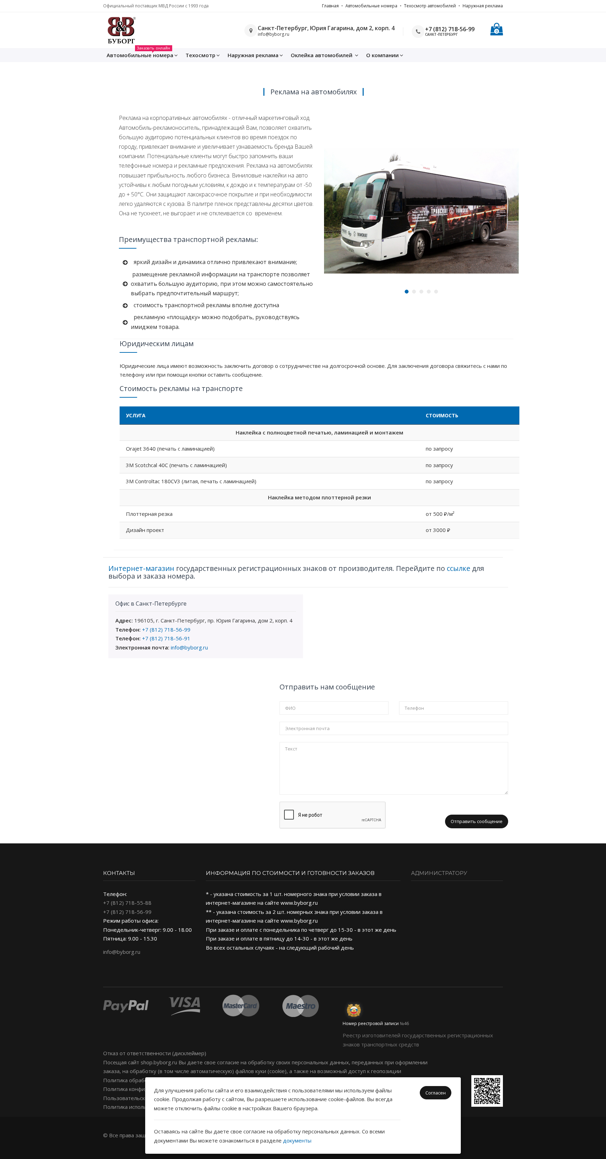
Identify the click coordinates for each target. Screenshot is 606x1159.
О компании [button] (382, 55)
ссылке (458, 568)
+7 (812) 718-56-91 (166, 638)
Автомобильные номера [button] (140, 53)
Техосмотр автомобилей (430, 6)
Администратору (439, 873)
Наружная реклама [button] (253, 55)
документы (297, 1140)
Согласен (435, 1093)
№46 (404, 1023)
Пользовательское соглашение (143, 1097)
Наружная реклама (483, 6)
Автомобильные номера (371, 6)
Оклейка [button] (321, 55)
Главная (330, 6)
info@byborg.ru (189, 647)
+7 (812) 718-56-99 (449, 29)
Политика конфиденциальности (144, 1088)
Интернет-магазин (141, 568)
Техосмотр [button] (200, 55)
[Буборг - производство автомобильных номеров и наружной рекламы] (121, 30)
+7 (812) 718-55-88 (127, 902)
